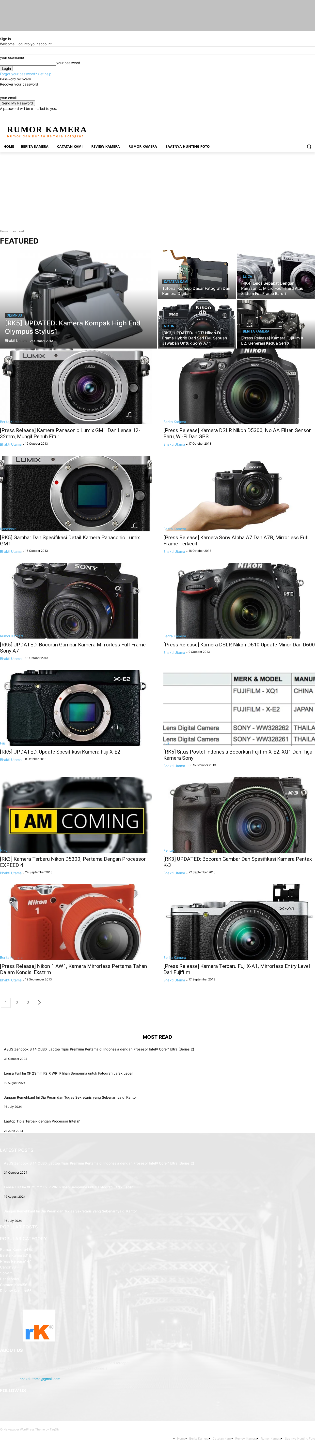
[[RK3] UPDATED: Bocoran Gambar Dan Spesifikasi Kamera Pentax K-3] (239, 815)
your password (68, 63)
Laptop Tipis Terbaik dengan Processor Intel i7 (42, 1121)
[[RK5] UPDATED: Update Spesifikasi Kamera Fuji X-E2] (76, 708)
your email (8, 98)
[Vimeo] (305, 114)
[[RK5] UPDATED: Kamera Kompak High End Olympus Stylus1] (78, 299)
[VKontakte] (53, 1403)
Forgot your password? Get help (25, 74)
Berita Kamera (256, 331)
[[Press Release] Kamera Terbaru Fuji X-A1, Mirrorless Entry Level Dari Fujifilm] (239, 922)
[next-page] (40, 1003)
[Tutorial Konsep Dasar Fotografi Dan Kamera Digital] (197, 274)
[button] (309, 146)
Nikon (169, 326)
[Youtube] (312, 114)
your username (12, 57)
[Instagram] (292, 114)
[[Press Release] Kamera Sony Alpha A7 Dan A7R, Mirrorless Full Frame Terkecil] (239, 493)
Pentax (169, 850)
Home (4, 231)
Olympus (14, 315)
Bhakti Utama (11, 444)
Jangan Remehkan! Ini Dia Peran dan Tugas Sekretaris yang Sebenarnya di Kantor (70, 1097)
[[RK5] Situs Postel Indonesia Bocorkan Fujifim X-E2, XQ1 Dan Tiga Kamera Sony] (239, 708)
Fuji (2, 743)
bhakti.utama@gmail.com (39, 1379)
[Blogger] (5, 1403)
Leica (247, 276)
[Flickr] (29, 1403)
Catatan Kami (176, 282)
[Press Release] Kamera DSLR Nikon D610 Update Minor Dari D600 (239, 645)
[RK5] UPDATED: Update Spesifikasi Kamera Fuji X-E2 (60, 752)
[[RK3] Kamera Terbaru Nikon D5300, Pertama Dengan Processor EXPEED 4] (76, 815)
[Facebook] (285, 114)
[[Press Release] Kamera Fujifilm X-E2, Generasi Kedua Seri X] (276, 324)
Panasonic (8, 529)
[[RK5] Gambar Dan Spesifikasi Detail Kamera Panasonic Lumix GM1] (76, 493)
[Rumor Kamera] (39, 1325)
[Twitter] (298, 114)
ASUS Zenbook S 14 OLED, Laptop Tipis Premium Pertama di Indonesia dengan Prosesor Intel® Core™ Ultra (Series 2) (99, 1049)
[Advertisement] (157, 189)
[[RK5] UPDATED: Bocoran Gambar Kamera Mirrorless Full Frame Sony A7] (76, 601)
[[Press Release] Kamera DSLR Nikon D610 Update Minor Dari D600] (239, 601)
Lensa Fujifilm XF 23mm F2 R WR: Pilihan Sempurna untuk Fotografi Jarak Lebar (68, 1073)
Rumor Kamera (12, 636)
